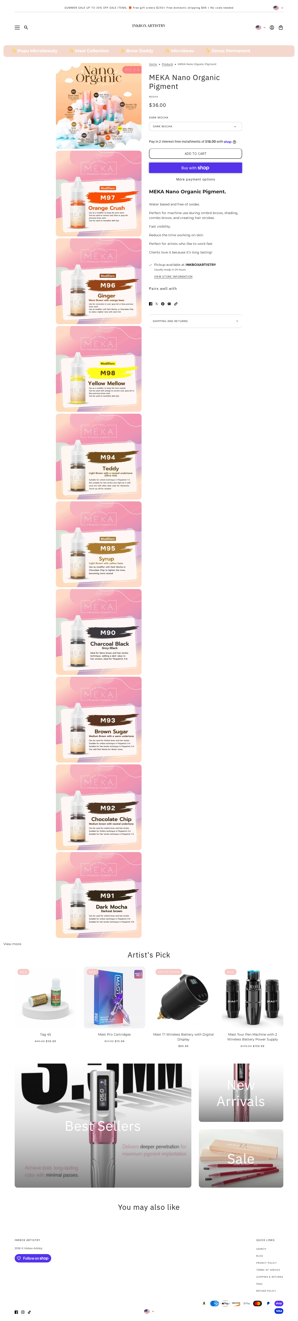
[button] (175, 303)
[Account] (271, 27)
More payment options (195, 179)
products (167, 64)
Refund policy (266, 1291)
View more (12, 944)
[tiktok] (29, 1312)
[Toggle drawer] (17, 27)
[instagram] (22, 1312)
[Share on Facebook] (150, 303)
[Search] (26, 27)
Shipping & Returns (269, 1277)
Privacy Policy (266, 1263)
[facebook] (16, 1312)
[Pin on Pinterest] (162, 303)
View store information (173, 276)
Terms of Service (268, 1270)
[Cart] (280, 27)
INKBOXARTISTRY (201, 265)
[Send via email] (169, 303)
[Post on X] (157, 304)
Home (153, 64)
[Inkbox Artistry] (149, 27)
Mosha (153, 96)
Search (261, 1249)
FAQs (259, 1284)
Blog (259, 1256)
